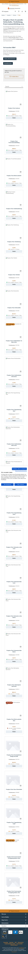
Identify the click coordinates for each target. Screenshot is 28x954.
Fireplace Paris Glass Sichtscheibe (14, 789)
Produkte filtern (14, 76)
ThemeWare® (14, 951)
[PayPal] (15, 932)
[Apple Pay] (21, 932)
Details (14, 117)
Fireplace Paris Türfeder (14, 274)
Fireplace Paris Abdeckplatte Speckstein (14, 685)
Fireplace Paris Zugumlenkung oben (14, 410)
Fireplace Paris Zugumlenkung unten (14, 513)
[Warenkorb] (25, 11)
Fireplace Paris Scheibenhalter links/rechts (14, 444)
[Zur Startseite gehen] (14, 8)
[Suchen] (15, 11)
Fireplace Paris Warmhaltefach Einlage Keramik (14, 755)
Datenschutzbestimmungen (21, 471)
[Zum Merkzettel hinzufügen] (20, 104)
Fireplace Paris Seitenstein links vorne (14, 582)
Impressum (11, 942)
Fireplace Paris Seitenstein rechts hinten (14, 616)
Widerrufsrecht (20, 942)
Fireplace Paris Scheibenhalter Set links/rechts (14, 341)
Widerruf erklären (14, 944)
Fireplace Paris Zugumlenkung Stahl (14, 823)
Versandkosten (21, 947)
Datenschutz (6, 942)
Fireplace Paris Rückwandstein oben (14, 720)
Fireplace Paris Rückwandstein (14, 175)
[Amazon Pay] (4, 932)
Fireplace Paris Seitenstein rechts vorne (14, 548)
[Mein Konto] (22, 11)
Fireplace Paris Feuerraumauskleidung (14, 142)
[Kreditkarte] (4, 936)
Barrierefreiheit (19, 943)
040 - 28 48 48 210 (13, 3)
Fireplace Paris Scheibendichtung (14, 208)
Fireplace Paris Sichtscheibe (14, 307)
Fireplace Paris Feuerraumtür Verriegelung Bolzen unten (14, 857)
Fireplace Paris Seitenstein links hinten (14, 651)
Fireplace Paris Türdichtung (14, 241)
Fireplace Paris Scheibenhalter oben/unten (14, 376)
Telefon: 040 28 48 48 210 (9, 58)
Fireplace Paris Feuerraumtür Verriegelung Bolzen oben (14, 892)
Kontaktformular (15, 5)
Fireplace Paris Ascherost (14, 108)
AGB (15, 942)
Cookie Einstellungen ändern (10, 943)
